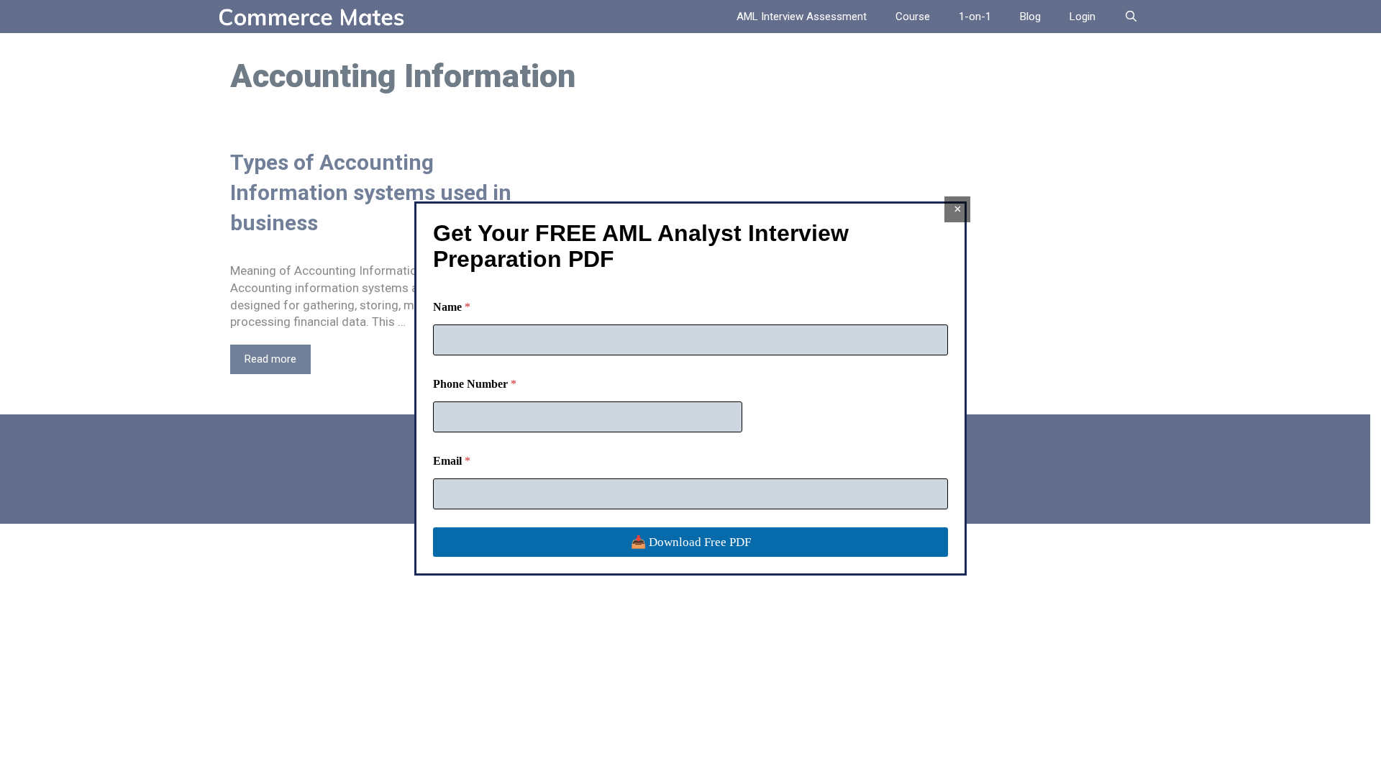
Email (451, 461)
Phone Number (474, 384)
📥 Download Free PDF (691, 542)
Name (451, 307)
